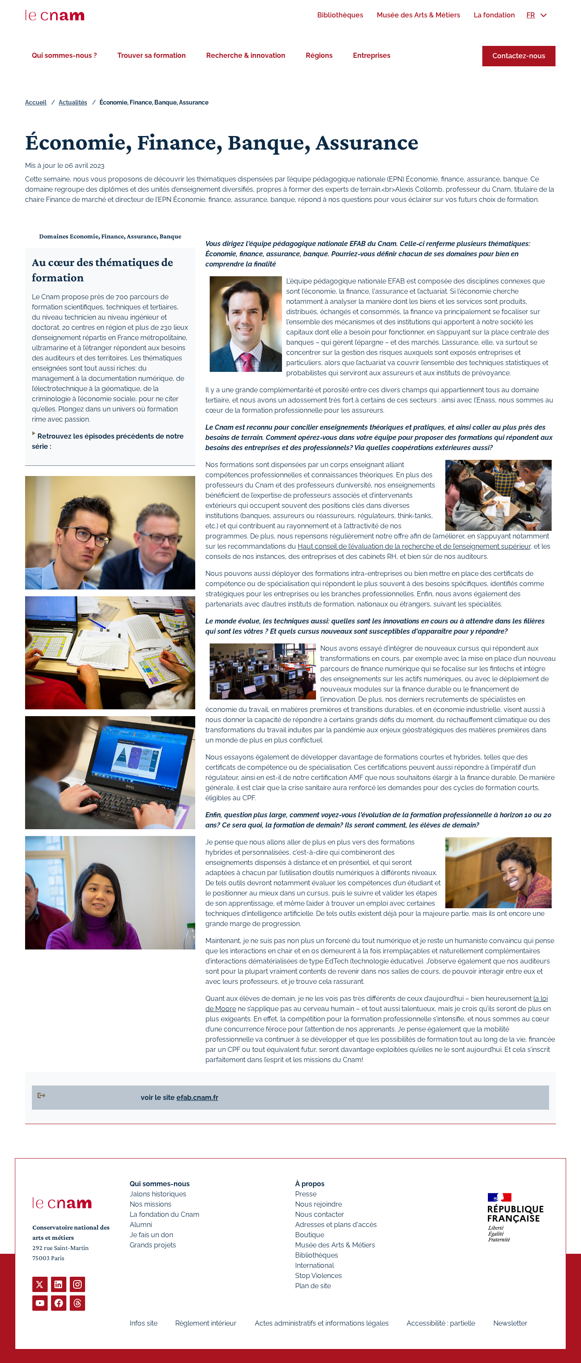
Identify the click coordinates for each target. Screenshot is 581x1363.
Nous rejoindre (318, 1204)
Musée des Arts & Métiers (335, 1245)
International (314, 1265)
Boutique (309, 1235)
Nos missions (150, 1204)
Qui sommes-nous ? (64, 55)
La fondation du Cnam (164, 1214)
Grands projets (153, 1245)
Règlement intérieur (205, 1323)
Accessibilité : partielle (441, 1323)
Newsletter (510, 1323)
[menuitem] (340, 15)
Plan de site (313, 1286)
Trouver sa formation (151, 55)
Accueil (35, 102)
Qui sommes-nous (160, 1184)
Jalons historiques (158, 1194)
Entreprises (371, 55)
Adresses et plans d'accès (336, 1225)
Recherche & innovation (245, 55)
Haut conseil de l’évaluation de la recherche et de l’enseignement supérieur (414, 546)
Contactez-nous (519, 56)
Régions (319, 55)
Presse (305, 1194)
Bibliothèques (316, 1255)
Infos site (143, 1323)
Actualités (73, 102)
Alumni (141, 1225)
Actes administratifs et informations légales (322, 1323)
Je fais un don (151, 1235)
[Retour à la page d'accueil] (55, 15)
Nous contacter (319, 1214)
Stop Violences (318, 1276)
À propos (310, 1184)
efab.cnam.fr (197, 1098)
